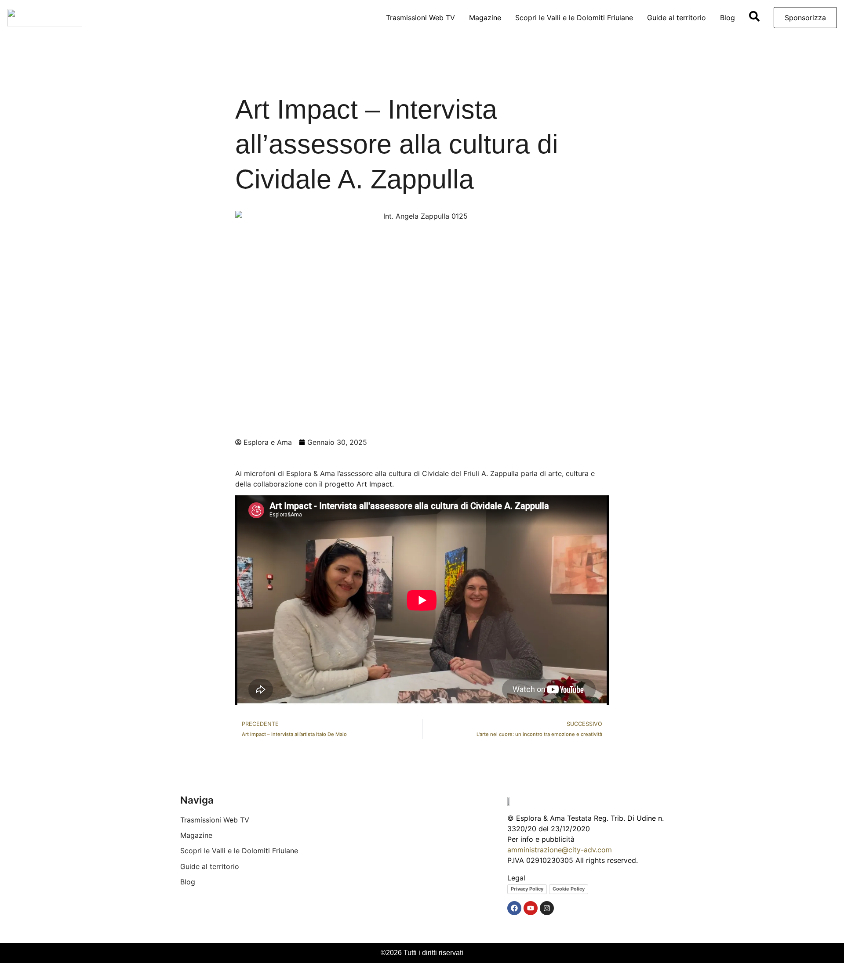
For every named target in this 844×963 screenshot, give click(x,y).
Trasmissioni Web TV (420, 17)
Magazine (485, 17)
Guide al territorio (676, 17)
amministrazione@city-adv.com (559, 849)
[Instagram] (547, 908)
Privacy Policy (527, 889)
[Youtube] (531, 908)
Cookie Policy (569, 889)
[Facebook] (514, 908)
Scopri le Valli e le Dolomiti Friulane (574, 17)
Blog (727, 17)
